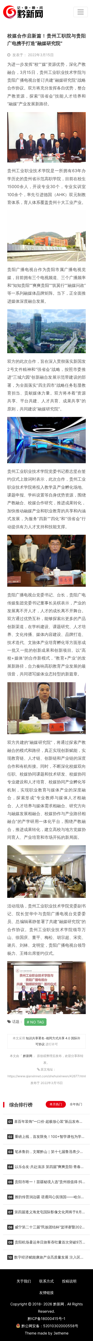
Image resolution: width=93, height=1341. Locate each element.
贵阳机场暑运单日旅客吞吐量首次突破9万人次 (46, 1244)
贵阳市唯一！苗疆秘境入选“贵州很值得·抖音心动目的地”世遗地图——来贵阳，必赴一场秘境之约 (46, 1183)
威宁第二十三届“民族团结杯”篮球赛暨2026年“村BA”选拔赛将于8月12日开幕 (45, 1229)
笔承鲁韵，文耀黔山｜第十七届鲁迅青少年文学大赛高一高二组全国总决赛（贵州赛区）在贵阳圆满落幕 (45, 1153)
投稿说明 (69, 1281)
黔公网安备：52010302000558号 (49, 1326)
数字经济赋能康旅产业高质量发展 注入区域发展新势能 (45, 1259)
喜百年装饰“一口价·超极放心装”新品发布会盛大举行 (45, 1123)
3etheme (60, 1333)
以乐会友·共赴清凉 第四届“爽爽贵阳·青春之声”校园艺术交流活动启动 (45, 1168)
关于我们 (24, 1281)
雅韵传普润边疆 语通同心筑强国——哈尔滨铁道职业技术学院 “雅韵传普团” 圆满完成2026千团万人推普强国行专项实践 (46, 1198)
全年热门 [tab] (76, 1104)
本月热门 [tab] (56, 1104)
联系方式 (46, 1281)
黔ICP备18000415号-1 (46, 1318)
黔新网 (28, 1056)
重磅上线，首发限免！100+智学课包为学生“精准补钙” (46, 1138)
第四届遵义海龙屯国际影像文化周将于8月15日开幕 (44, 1213)
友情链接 (46, 1292)
